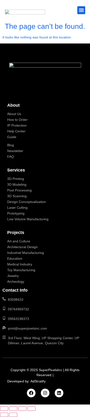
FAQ (10, 157)
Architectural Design (22, 247)
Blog (10, 145)
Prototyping (15, 213)
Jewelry (13, 276)
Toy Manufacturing (21, 270)
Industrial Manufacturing (25, 253)
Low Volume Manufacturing (27, 219)
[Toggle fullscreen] (13, 408)
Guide (11, 137)
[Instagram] (45, 393)
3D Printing (15, 179)
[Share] (22, 408)
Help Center (16, 131)
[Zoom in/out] (4, 408)
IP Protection (17, 125)
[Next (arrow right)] (13, 415)
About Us (14, 114)
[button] (81, 10)
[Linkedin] (59, 393)
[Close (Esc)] (31, 408)
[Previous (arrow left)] (4, 415)
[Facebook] (31, 393)
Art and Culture (18, 241)
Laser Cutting (17, 207)
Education (14, 258)
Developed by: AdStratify (26, 381)
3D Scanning (17, 196)
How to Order (17, 120)
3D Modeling (16, 184)
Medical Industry (19, 264)
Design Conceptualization (26, 202)
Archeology (15, 281)
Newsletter (15, 151)
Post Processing (19, 190)
